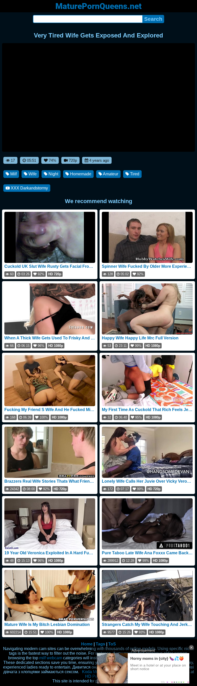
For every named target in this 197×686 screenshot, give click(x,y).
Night (52, 174)
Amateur (110, 174)
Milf (13, 174)
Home (87, 644)
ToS (112, 644)
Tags (100, 644)
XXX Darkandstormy (29, 188)
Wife (32, 174)
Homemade (80, 174)
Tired (134, 174)
